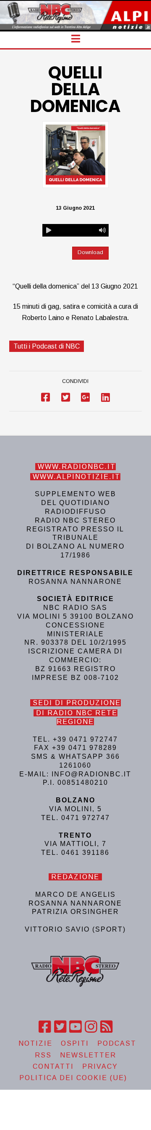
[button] (75, 39)
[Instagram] (91, 1027)
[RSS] (106, 1027)
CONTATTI (53, 1066)
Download (90, 252)
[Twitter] (60, 1027)
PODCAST (116, 1043)
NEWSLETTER (88, 1055)
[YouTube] (75, 1027)
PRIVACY (100, 1066)
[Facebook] (45, 1027)
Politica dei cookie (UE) (73, 1077)
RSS (43, 1055)
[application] (75, 230)
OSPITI (75, 1043)
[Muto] (102, 230)
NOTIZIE (35, 1043)
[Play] (48, 230)
